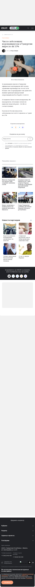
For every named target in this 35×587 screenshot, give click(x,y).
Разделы (4, 530)
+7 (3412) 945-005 (6, 555)
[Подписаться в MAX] (25, 276)
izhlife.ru (24, 575)
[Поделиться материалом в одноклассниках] (15, 127)
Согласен (7, 582)
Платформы (5, 540)
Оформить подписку (18, 520)
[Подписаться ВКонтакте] (17, 276)
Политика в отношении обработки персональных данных (16, 566)
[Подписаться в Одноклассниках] (21, 276)
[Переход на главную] (3, 28)
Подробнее (29, 578)
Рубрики (4, 525)
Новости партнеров (11, 220)
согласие (10, 143)
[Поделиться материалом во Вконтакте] (12, 127)
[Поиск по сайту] (28, 28)
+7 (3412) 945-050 (18, 557)
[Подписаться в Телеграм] (13, 276)
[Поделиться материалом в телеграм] (19, 127)
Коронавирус (5, 38)
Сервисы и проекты (7, 535)
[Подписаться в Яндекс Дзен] (9, 276)
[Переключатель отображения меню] (32, 28)
